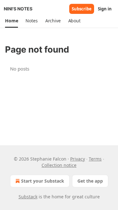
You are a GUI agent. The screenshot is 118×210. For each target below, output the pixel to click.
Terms (95, 159)
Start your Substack (42, 181)
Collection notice (59, 165)
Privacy (77, 159)
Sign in (105, 9)
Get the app (90, 181)
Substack (28, 197)
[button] (11, 21)
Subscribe (82, 9)
